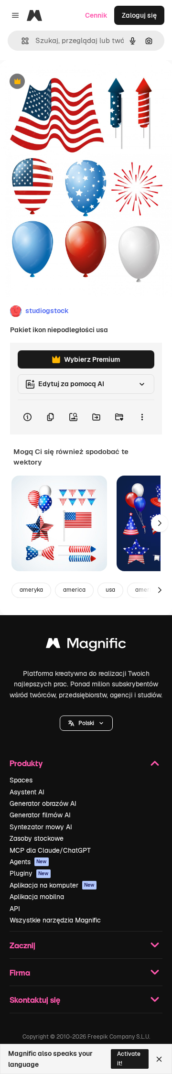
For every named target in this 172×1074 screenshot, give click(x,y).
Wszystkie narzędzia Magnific (55, 920)
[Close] (159, 1059)
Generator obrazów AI (43, 803)
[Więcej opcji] (141, 417)
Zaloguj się (139, 15)
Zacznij (22, 945)
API (15, 908)
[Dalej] (159, 523)
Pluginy (29, 873)
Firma (20, 972)
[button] (86, 723)
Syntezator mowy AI (41, 827)
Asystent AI (27, 792)
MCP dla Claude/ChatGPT (50, 850)
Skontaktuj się (35, 1000)
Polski (86, 723)
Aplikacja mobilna (37, 896)
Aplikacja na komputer (52, 885)
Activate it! (128, 1058)
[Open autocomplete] (21, 40)
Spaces (21, 780)
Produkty (26, 763)
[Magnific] (86, 645)
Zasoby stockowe (37, 838)
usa (110, 590)
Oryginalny (66, 82)
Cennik (96, 15)
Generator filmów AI (40, 815)
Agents (28, 861)
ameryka (31, 590)
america (74, 590)
